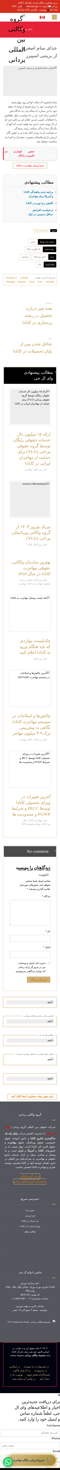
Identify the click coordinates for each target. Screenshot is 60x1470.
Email (56, 1451)
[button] (54, 17)
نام (47, 931)
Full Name (53, 1425)
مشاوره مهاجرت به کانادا (38, 583)
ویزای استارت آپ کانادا (30, 1226)
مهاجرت (28, 469)
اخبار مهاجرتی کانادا (37, 820)
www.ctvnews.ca (41, 230)
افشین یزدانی (25, 580)
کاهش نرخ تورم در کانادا (39, 203)
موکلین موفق (30, 1231)
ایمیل (46, 947)
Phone (56, 1438)
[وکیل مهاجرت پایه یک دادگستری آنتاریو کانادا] (14, 39)
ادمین (33, 242)
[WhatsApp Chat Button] (8, 1462)
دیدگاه (46, 896)
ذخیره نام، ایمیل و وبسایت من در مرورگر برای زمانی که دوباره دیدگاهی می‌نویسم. (30, 967)
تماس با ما (30, 1210)
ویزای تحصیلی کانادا (31, 824)
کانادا (29, 544)
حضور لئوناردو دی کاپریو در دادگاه (20, 153)
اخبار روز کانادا (39, 257)
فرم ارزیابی (30, 1215)
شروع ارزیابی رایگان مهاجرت (32, 1460)
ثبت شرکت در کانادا (30, 1221)
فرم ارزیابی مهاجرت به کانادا (30, 165)
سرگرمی (25, 257)
